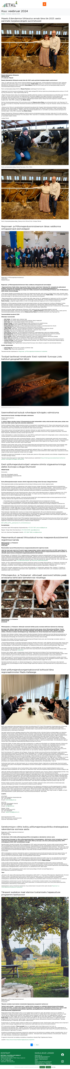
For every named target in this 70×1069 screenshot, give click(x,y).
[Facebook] (62, 1054)
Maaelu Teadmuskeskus (41, 1059)
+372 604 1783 (7, 1059)
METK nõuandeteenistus (41, 1057)
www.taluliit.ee (11, 1061)
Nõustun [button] (42, 1067)
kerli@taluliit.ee (37, 532)
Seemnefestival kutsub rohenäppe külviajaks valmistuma (30, 412)
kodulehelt (20, 650)
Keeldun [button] (48, 1067)
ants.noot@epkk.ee (42, 527)
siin (37, 568)
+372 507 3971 (32, 527)
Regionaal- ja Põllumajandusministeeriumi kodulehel (33, 351)
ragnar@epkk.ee (35, 530)
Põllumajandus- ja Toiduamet (42, 1062)
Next (37, 1044)
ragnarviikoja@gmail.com (12, 812)
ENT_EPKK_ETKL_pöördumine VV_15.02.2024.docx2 (16, 522)
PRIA (36, 1060)
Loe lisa (53, 1067)
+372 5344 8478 (25, 530)
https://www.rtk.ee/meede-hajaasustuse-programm (20, 1039)
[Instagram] (62, 1061)
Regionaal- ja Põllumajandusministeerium (42, 1056)
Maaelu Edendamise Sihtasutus (43, 1061)
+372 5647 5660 (28, 532)
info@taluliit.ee (9, 1060)
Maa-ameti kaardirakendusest (40, 560)
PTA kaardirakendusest (23, 560)
